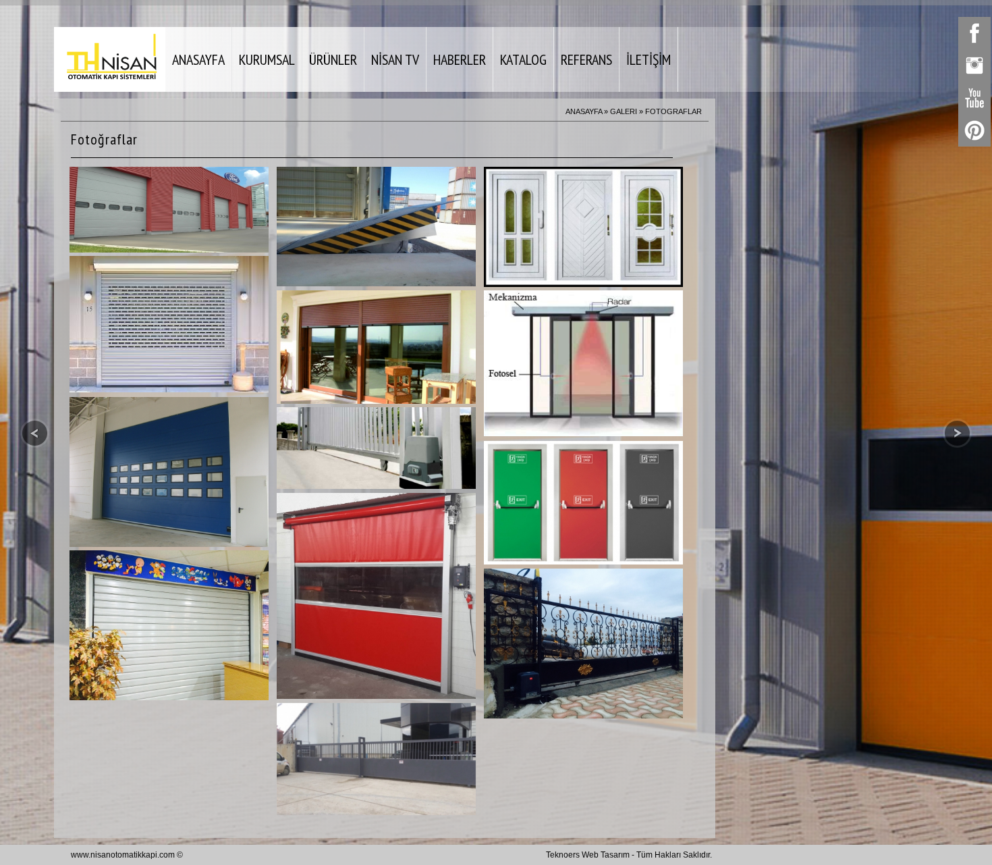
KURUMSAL (267, 59)
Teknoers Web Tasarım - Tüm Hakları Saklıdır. (629, 855)
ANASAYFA (198, 59)
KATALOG (523, 59)
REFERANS (586, 59)
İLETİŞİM (648, 59)
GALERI (623, 111)
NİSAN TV (395, 59)
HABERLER (459, 59)
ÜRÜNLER (333, 59)
